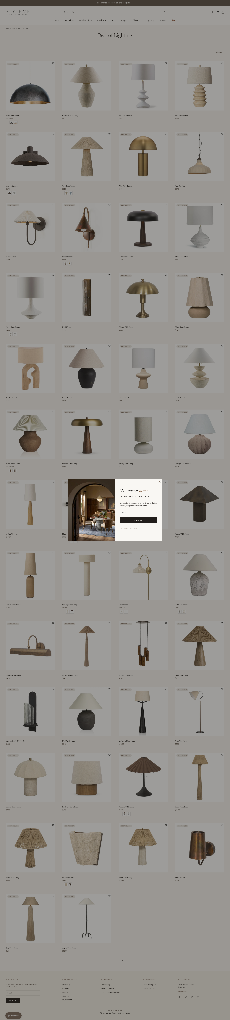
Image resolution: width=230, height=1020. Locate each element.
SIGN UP (138, 520)
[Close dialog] (159, 481)
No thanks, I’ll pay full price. (129, 528)
